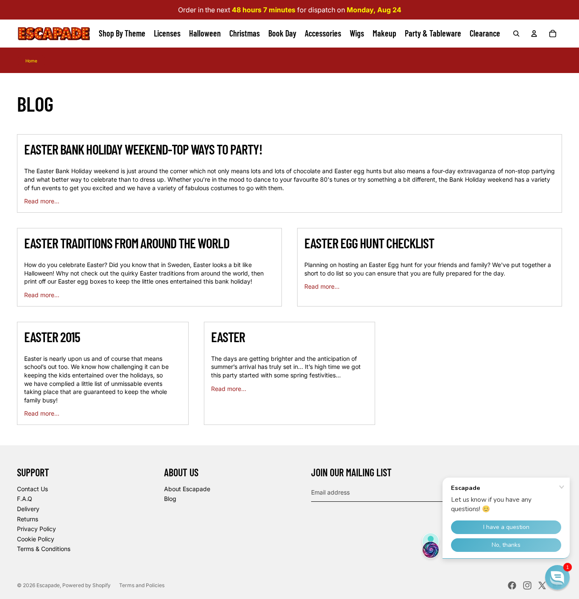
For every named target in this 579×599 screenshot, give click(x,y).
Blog (170, 498)
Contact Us (32, 488)
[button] (557, 577)
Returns (27, 519)
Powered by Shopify (86, 585)
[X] (542, 585)
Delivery (28, 508)
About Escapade (187, 488)
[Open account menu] (534, 33)
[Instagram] (527, 585)
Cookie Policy (35, 539)
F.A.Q (24, 498)
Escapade (48, 585)
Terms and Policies (141, 585)
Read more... (41, 201)
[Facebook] (512, 585)
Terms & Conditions (43, 548)
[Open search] (516, 33)
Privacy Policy (36, 528)
